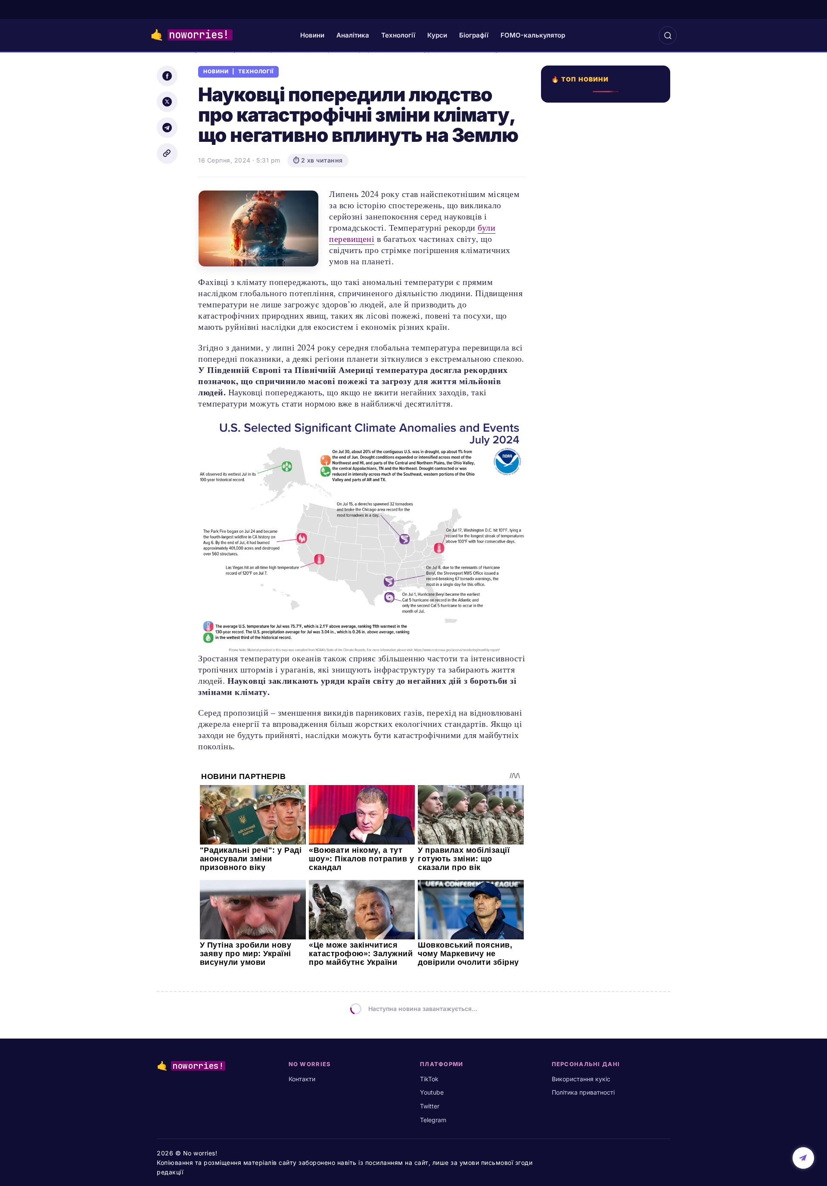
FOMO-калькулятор (533, 35)
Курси (437, 35)
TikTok (429, 1079)
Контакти (302, 1079)
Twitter (429, 1106)
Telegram (433, 1119)
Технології (398, 35)
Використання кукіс (581, 1079)
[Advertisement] (608, 417)
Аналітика (352, 35)
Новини (312, 35)
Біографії (473, 35)
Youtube (432, 1092)
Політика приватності (583, 1092)
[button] (668, 35)
